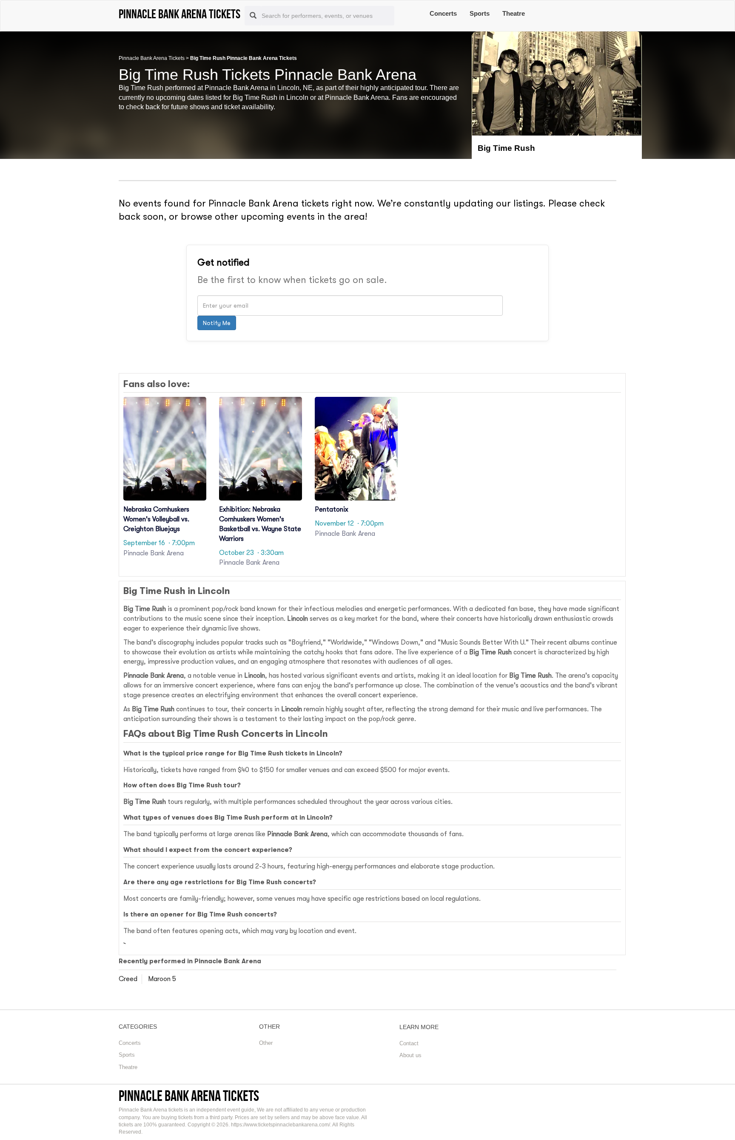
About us (410, 1055)
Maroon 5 (162, 979)
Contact (409, 1043)
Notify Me (217, 323)
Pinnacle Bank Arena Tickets (152, 58)
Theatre (513, 13)
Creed (128, 979)
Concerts (443, 13)
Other (266, 1043)
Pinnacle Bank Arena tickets (189, 1095)
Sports (480, 13)
